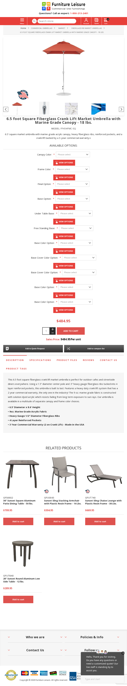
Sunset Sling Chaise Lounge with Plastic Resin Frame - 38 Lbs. (103, 502)
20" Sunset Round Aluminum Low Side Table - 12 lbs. (21, 580)
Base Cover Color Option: (44, 257)
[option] (23, 109)
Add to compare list (96, 349)
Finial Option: (44, 183)
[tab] (15, 360)
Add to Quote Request (35, 349)
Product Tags (16, 368)
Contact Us (108, 360)
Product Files (67, 360)
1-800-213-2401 (79, 13)
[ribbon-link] (46, 491)
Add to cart (70, 331)
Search (34, 21)
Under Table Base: (44, 213)
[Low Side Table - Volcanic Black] (22, 552)
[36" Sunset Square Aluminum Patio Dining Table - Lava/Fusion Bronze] (22, 474)
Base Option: (44, 198)
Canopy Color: (44, 154)
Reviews (88, 360)
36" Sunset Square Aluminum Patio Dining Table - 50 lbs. (19, 502)
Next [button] (121, 109)
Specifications (40, 360)
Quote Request (96, 21)
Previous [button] (5, 109)
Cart (107, 19)
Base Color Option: (44, 242)
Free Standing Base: (44, 228)
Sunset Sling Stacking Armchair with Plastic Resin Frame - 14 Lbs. (62, 502)
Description (15, 360)
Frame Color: (44, 169)
